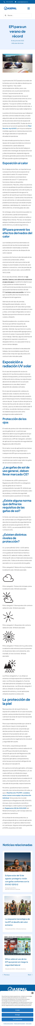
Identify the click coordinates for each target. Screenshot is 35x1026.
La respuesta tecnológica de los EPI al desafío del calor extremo (17, 922)
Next (29, 975)
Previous (7, 975)
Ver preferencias (17, 1019)
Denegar (17, 1014)
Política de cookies (8, 1023)
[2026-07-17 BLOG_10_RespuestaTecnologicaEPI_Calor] (17, 896)
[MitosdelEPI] (17, 936)
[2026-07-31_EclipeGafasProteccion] (17, 853)
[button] (32, 993)
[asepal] (10, 7)
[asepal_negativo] (17, 987)
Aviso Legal (28, 1023)
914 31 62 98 (9, 2)
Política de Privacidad (19, 1023)
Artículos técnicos (17, 43)
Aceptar (17, 1010)
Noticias (17, 889)
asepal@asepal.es (22, 2)
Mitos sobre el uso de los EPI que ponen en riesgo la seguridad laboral (16, 962)
